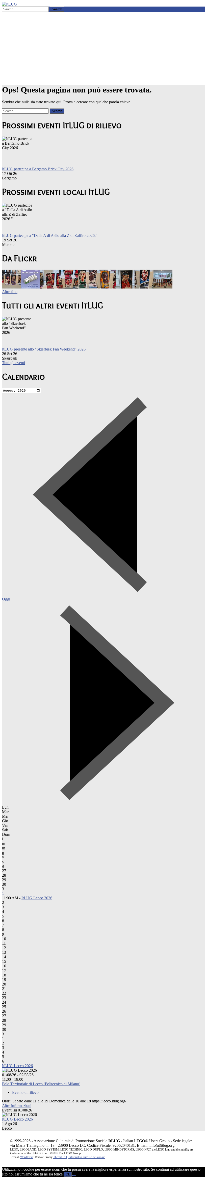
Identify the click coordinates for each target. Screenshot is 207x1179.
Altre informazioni (16, 1105)
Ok (68, 1174)
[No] (74, 1175)
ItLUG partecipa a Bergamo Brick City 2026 (37, 169)
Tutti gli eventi (13, 363)
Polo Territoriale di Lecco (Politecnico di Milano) (41, 1084)
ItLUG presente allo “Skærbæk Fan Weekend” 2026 (44, 349)
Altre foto (9, 292)
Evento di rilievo (25, 1092)
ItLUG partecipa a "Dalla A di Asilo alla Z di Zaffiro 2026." (49, 235)
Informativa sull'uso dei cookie (86, 1157)
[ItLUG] (9, 4)
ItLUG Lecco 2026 (36, 898)
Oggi (6, 599)
